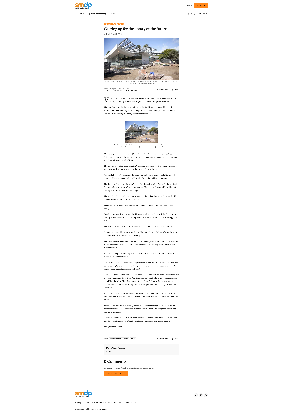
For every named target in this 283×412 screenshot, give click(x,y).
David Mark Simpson (114, 34)
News (133, 339)
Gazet (105, 409)
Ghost (99, 409)
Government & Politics (114, 24)
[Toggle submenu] (86, 14)
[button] (101, 13)
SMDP (82, 409)
